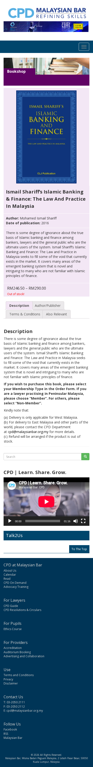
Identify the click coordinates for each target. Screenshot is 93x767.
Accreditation (13, 648)
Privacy (8, 679)
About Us (10, 571)
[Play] (9, 521)
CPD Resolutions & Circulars (22, 610)
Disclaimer (11, 683)
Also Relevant (56, 314)
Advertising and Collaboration (24, 656)
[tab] (19, 305)
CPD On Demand (15, 583)
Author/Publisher (48, 305)
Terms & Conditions (24, 314)
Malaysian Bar (13, 738)
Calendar (10, 575)
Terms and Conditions (19, 675)
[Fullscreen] (83, 521)
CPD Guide (11, 606)
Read (7, 579)
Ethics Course (13, 629)
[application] (46, 501)
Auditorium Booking (17, 652)
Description (19, 305)
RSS (6, 734)
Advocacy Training (16, 587)
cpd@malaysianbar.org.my (28, 431)
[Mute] (75, 521)
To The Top (79, 549)
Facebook (10, 729)
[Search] (85, 456)
